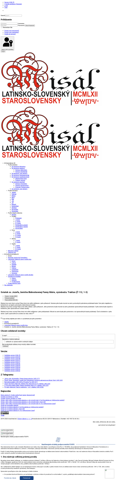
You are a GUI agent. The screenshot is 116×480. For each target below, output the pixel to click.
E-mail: (4, 335)
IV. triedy (18, 237)
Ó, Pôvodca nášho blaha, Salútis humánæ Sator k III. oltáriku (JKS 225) (26, 385)
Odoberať (5, 346)
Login (6, 6)
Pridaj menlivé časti (14, 283)
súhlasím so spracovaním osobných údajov (19, 341)
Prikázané (18, 218)
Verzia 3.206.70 (9, 2)
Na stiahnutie (8, 285)
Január (14, 192)
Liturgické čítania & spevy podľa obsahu (20, 275)
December (15, 211)
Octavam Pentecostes (22, 187)
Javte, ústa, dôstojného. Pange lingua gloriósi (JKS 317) (22, 378)
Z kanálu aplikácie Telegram (13, 4)
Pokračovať (26, 478)
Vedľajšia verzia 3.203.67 (12, 360)
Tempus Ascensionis (22, 185)
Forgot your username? (11, 32)
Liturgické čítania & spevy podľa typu (19, 259)
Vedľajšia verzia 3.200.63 (12, 369)
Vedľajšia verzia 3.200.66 (12, 364)
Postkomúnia (16, 282)
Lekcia (14, 263)
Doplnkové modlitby (14, 276)
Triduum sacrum (20, 180)
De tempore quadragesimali (20, 177)
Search (3, 15)
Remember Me (7, 27)
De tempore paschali (18, 182)
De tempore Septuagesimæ (20, 175)
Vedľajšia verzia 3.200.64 (12, 367)
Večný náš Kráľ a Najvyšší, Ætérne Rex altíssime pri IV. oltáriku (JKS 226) (27, 384)
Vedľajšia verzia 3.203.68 (12, 359)
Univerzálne (19, 228)
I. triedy (17, 220)
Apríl (13, 197)
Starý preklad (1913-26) (11, 300)
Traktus (14, 268)
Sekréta (14, 280)
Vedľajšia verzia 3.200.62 (12, 371)
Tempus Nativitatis (21, 170)
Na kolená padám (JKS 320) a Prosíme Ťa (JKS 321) (21, 382)
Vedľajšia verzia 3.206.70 (12, 355)
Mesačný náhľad (13, 251)
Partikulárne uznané (21, 225)
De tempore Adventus (18, 166)
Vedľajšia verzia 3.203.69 (12, 357)
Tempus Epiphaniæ (21, 172)
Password (21, 25)
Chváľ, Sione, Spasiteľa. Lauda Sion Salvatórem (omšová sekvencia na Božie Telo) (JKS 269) (33, 380)
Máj (13, 199)
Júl (13, 203)
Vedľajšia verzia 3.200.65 (12, 365)
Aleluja (14, 266)
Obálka (6, 322)
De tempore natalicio (18, 168)
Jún (13, 201)
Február (14, 194)
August (14, 204)
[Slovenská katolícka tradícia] (109, 473)
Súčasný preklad (9, 298)
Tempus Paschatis (21, 184)
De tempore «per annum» (19, 173)
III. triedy (18, 223)
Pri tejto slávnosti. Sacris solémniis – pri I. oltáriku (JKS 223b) (24, 387)
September (15, 206)
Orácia (14, 278)
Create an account (10, 34)
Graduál (14, 264)
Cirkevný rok (12, 252)
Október (14, 208)
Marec (14, 196)
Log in (3, 51)
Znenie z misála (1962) (11, 296)
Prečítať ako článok (10, 478)
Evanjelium (15, 270)
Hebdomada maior (21, 178)
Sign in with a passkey (7, 49)
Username (21, 23)
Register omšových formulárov (17, 257)
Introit (13, 261)
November (15, 209)
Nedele (14, 215)
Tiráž (5, 7)
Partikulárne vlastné (21, 227)
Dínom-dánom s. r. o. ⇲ (25, 419)
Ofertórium (15, 271)
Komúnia (14, 273)
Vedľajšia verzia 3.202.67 (12, 362)
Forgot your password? (11, 30)
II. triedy (17, 221)
